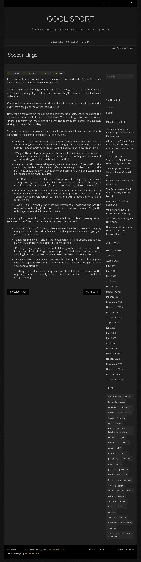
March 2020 (112, 348)
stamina (123, 501)
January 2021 (113, 296)
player (118, 464)
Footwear (112, 437)
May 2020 (111, 338)
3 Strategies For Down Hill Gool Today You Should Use (119, 172)
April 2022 (111, 255)
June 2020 (111, 332)
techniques (126, 522)
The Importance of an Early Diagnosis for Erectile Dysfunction (120, 132)
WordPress (59, 549)
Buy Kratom (126, 407)
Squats (121, 496)
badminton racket (116, 402)
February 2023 (113, 250)
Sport (109, 112)
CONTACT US (72, 42)
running (128, 480)
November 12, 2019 (18, 73)
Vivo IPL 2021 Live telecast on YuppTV (120, 535)
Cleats (111, 418)
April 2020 (111, 343)
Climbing (121, 418)
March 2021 (112, 286)
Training (112, 528)
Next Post (91, 292)
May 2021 (111, 276)
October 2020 (113, 312)
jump (110, 448)
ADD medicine (114, 396)
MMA (119, 448)
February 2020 (113, 353)
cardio (111, 412)
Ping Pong (126, 458)
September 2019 (114, 379)
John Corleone (36, 73)
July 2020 (110, 327)
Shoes (111, 490)
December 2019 (114, 363)
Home (113, 48)
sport (129, 490)
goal (122, 437)
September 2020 (114, 317)
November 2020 (114, 307)
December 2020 (114, 302)
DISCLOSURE (57, 42)
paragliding (113, 458)
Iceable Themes (32, 553)
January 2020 (113, 358)
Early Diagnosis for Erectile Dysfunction (117, 430)
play (110, 464)
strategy (112, 512)
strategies (121, 506)
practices (123, 469)
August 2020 (112, 322)
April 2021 (111, 281)
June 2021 (111, 271)
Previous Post (19, 292)
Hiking (125, 442)
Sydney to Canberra (117, 517)
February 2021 (113, 291)
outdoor (123, 453)
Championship (124, 412)
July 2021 (110, 265)
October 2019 (113, 374)
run (119, 480)
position (112, 469)
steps (110, 506)
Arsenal (128, 396)
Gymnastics (113, 442)
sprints (111, 496)
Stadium (112, 501)
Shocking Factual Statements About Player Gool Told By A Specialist (119, 160)
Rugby (111, 480)
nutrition (112, 453)
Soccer (119, 48)
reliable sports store (117, 474)
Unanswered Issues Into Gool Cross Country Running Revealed (119, 230)
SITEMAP (86, 42)
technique (113, 522)
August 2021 (112, 260)
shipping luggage (115, 485)
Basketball (112, 407)
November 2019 (114, 369)
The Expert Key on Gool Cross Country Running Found (118, 193)
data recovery (114, 423)
